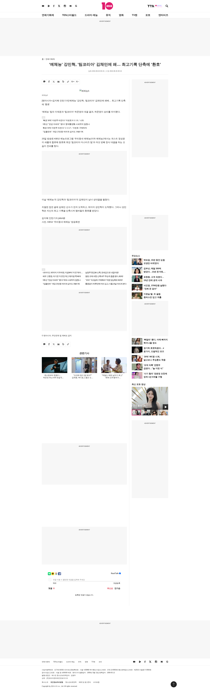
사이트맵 (96, 682)
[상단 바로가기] (174, 684)
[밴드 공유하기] (63, 81)
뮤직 (108, 15)
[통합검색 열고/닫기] (167, 6)
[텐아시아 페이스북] (53, 6)
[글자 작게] (77, 81)
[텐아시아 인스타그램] (65, 6)
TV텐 (134, 15)
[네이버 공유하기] (58, 81)
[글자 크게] (72, 81)
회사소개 (45, 682)
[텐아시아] (107, 6)
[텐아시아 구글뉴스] (76, 6)
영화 (121, 15)
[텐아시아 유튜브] (43, 6)
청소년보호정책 (70, 682)
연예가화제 (48, 15)
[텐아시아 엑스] (59, 6)
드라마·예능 (91, 15)
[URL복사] (68, 81)
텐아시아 (54, 686)
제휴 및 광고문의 (85, 682)
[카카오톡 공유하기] (44, 81)
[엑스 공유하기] (53, 81)
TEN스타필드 (69, 15)
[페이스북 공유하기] (49, 81)
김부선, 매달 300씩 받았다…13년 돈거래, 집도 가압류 (154, 271)
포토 (147, 15)
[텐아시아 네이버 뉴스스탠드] (70, 6)
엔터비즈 (163, 15)
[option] (150, 398)
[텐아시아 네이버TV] (49, 6)
